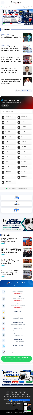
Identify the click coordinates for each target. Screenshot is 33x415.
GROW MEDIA (16, 394)
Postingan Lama (26, 90)
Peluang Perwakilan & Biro (13, 403)
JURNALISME (25, 394)
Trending (4, 7)
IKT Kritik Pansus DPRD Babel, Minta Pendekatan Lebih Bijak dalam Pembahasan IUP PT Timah (11, 251)
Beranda (16, 91)
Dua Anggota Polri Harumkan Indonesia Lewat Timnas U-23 (11, 37)
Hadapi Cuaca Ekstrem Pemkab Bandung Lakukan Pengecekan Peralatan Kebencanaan (10, 240)
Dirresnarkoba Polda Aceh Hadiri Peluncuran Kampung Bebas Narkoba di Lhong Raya (11, 59)
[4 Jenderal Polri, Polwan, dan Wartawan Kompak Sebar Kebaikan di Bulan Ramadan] (27, 48)
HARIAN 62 (15, 396)
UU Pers (12, 399)
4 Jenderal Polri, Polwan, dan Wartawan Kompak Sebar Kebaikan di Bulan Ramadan (11, 48)
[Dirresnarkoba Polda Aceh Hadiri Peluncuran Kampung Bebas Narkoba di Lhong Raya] (27, 59)
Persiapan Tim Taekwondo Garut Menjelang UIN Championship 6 (10, 262)
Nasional (26, 7)
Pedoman (18, 399)
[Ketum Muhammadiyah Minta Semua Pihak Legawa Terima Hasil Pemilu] (27, 81)
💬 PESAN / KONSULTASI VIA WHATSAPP (16, 358)
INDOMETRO (8, 394)
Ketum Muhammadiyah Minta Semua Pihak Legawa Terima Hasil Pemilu (11, 81)
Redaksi (6, 399)
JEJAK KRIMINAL (7, 396)
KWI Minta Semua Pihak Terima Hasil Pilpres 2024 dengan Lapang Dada (9, 70)
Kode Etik (25, 399)
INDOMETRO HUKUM (25, 396)
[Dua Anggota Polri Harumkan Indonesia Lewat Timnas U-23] (27, 37)
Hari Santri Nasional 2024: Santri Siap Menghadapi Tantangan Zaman (10, 272)
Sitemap (24, 403)
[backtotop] (16, 410)
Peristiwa (18, 7)
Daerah (11, 7)
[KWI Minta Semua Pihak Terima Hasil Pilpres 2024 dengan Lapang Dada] (27, 70)
